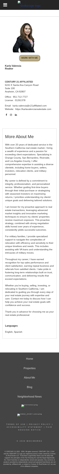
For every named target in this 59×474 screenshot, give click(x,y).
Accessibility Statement (25, 427)
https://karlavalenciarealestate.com (33, 109)
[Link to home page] (29, 5)
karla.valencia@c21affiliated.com (30, 105)
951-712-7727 (20, 96)
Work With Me (29, 58)
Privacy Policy (40, 424)
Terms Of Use (16, 424)
